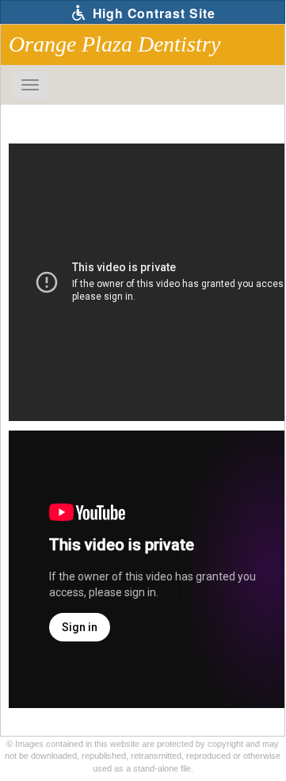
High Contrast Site (152, 13)
